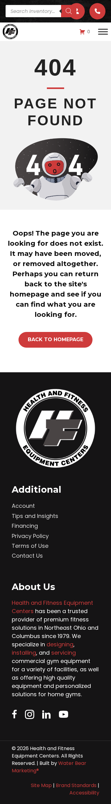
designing (60, 644)
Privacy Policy (30, 536)
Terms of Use (30, 546)
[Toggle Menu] (103, 31)
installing (24, 653)
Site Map (41, 785)
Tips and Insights (35, 516)
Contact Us (27, 556)
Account (23, 506)
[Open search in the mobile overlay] (41, 11)
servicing (63, 653)
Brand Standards (76, 785)
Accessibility (84, 792)
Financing (25, 526)
